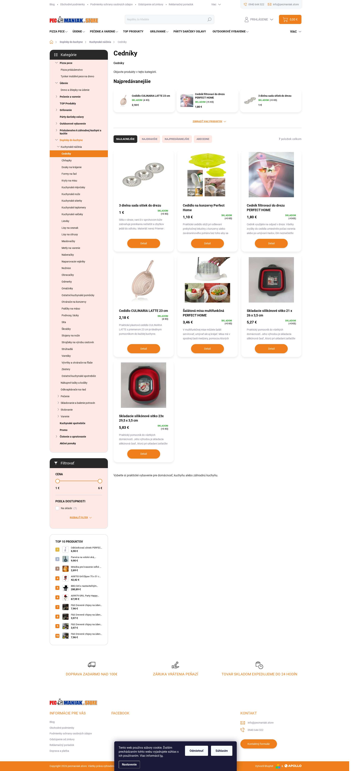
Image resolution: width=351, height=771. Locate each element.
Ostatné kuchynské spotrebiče (79, 376)
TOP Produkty (68, 103)
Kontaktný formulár (259, 743)
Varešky (66, 355)
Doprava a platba (59, 750)
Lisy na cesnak (70, 227)
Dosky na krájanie (72, 167)
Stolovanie (67, 409)
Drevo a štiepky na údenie (75, 89)
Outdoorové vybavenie (73, 123)
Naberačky (68, 254)
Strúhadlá (67, 349)
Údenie (64, 83)
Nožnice (66, 268)
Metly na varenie (71, 248)
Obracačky (68, 274)
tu (161, 755)
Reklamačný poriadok (181, 4)
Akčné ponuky (68, 443)
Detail (143, 243)
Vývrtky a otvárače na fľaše (77, 362)
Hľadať (210, 19)
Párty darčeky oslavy (72, 116)
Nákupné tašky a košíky (74, 382)
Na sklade (68, 508)
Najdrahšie (149, 139)
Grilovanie (66, 110)
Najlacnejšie (125, 139)
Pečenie (65, 396)
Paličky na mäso (71, 308)
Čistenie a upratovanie (73, 436)
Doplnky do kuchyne (71, 140)
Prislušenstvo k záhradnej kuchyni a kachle (80, 132)
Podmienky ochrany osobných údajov (111, 4)
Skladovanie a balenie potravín (78, 402)
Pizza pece (66, 63)
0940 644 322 (255, 730)
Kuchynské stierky (72, 200)
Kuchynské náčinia (71, 146)
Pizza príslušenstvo (72, 69)
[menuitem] (59, 31)
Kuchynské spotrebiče (72, 423)
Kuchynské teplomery (74, 207)
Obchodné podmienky (72, 4)
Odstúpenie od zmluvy (150, 4)
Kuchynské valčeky (72, 214)
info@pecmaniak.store (260, 722)
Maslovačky (68, 241)
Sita (64, 322)
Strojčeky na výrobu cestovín (78, 342)
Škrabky (66, 328)
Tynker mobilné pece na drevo (77, 76)
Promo (63, 430)
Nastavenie (129, 764)
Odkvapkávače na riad (73, 389)
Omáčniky (67, 288)
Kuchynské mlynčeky (73, 187)
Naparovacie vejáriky (73, 261)
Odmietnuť (196, 751)
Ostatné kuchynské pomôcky (78, 295)
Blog (52, 4)
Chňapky (67, 160)
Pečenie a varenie (70, 96)
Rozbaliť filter (79, 517)
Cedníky (66, 153)
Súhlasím (222, 751)
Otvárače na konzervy (74, 301)
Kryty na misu (69, 180)
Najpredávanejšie (177, 139)
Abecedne (203, 139)
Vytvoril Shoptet (264, 766)
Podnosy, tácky (70, 315)
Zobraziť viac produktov (207, 121)
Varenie (65, 416)
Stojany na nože (71, 335)
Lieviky (65, 221)
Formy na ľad (69, 173)
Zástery (66, 369)
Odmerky (67, 281)
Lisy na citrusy (70, 234)
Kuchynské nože (71, 194)
